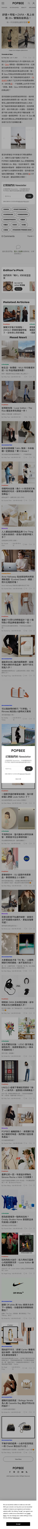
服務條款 (22, 774)
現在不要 (18, 779)
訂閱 (28, 769)
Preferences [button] (16, 1518)
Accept (18, 1524)
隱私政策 (28, 774)
